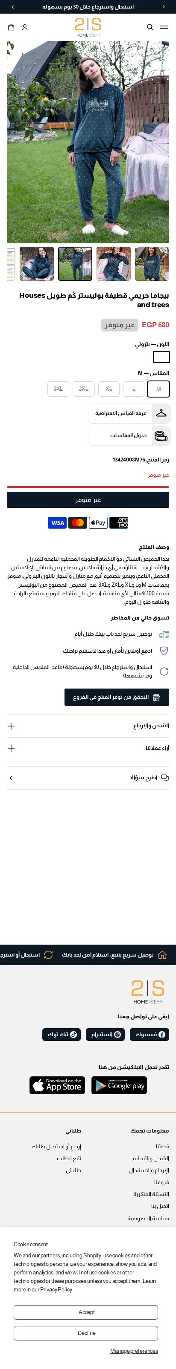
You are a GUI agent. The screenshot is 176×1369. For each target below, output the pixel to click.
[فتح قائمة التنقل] (164, 27)
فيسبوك (146, 1035)
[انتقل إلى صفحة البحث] (150, 27)
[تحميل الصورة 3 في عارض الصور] (75, 264)
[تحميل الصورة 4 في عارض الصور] (37, 264)
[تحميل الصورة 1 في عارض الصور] (152, 264)
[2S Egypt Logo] (147, 992)
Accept (87, 1312)
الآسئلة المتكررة (151, 1194)
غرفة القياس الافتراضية (121, 413)
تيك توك (58, 1035)
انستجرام (101, 1035)
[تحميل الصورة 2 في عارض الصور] (114, 264)
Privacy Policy (56, 1290)
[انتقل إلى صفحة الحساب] (25, 27)
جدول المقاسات (128, 435)
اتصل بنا (160, 1206)
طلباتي (73, 1170)
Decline (86, 1333)
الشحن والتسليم (150, 1158)
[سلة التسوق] (12, 27)
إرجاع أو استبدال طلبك (56, 1147)
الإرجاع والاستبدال (149, 1170)
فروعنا (161, 1182)
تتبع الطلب (69, 1158)
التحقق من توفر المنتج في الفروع (111, 697)
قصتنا (162, 1147)
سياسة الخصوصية (148, 1219)
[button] (12, 27)
